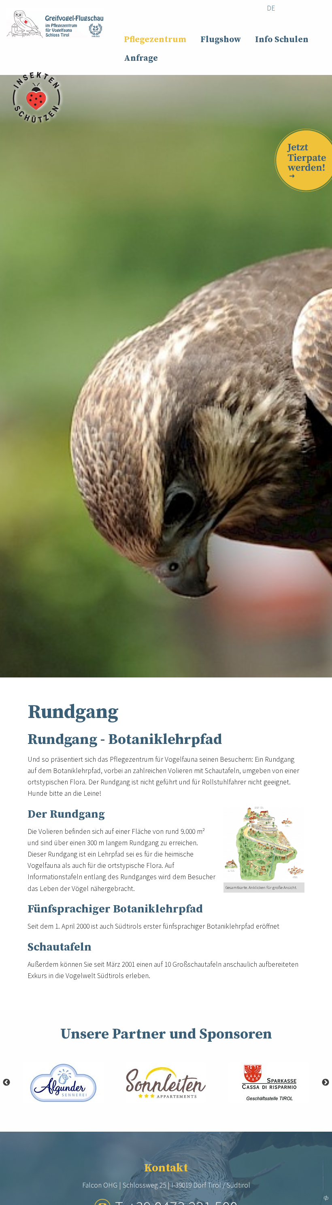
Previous (6, 1083)
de (271, 8)
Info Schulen (282, 39)
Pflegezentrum (155, 39)
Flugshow (220, 39)
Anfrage (141, 58)
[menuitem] (271, 8)
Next (325, 1083)
